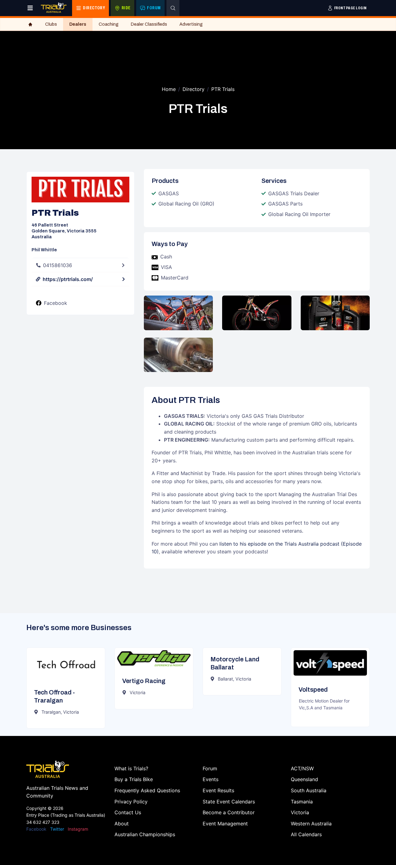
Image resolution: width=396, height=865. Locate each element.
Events (210, 779)
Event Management (225, 823)
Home (169, 89)
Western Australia (311, 823)
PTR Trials (223, 89)
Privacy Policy (131, 801)
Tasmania (302, 801)
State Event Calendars (229, 801)
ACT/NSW (302, 768)
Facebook (55, 303)
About (121, 823)
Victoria (300, 812)
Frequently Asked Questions (147, 790)
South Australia (308, 790)
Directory (193, 89)
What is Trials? (131, 768)
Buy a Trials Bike (133, 779)
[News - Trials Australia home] (53, 8)
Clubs (51, 24)
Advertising (191, 24)
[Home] (30, 24)
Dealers (77, 24)
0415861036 (57, 265)
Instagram (78, 829)
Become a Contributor (229, 812)
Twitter (57, 829)
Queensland (304, 779)
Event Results (218, 790)
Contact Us (127, 812)
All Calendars (306, 834)
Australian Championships (144, 834)
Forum (210, 768)
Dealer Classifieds (149, 24)
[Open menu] (30, 8)
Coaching (108, 24)
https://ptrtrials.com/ (68, 279)
